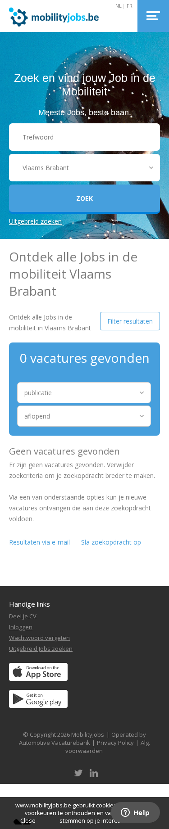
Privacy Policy (115, 743)
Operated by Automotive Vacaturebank (82, 738)
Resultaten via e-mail (39, 542)
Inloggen (20, 627)
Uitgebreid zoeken (35, 221)
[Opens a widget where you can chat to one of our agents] (135, 813)
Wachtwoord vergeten (39, 638)
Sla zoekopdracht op (111, 542)
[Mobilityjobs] (64, 16)
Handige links (29, 603)
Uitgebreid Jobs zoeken (41, 648)
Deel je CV (23, 616)
